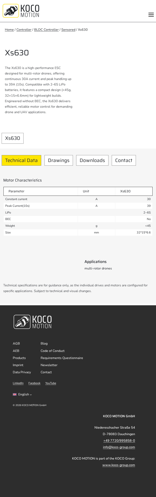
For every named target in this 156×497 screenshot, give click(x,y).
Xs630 (12, 138)
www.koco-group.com (118, 465)
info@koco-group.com (119, 447)
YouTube (50, 383)
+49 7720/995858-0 (119, 440)
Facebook (34, 383)
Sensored (68, 29)
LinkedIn (18, 383)
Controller (23, 29)
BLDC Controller (46, 29)
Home (9, 29)
